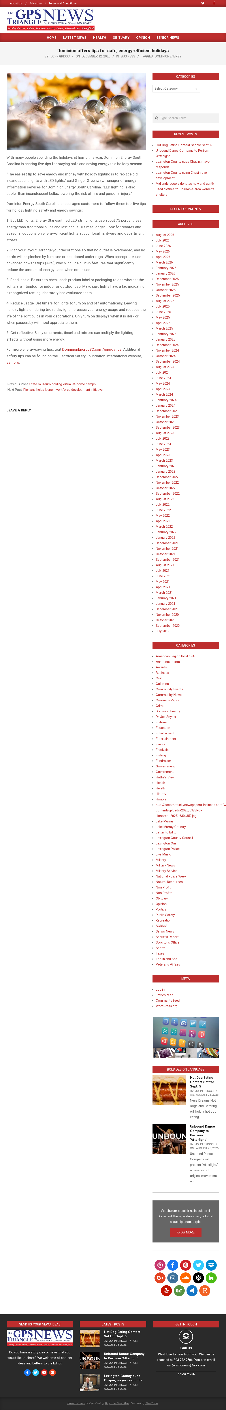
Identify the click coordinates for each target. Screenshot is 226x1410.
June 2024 (163, 378)
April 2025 (163, 323)
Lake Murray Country (171, 827)
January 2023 (165, 472)
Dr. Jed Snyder (166, 717)
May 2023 (163, 450)
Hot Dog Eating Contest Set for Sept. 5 (184, 145)
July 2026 (163, 240)
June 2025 (163, 312)
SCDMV (161, 926)
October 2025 (165, 290)
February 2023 (166, 466)
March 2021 (164, 593)
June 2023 (163, 444)
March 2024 (164, 394)
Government (165, 772)
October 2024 (165, 356)
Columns (162, 684)
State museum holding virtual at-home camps (62, 384)
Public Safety (165, 915)
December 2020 (167, 609)
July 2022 (163, 505)
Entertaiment (165, 733)
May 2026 (163, 251)
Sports (161, 948)
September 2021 (168, 560)
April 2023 (163, 455)
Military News (165, 865)
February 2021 (166, 598)
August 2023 (165, 433)
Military (161, 860)
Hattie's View (165, 777)
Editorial (161, 722)
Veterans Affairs (168, 964)
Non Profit (163, 887)
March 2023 (164, 461)
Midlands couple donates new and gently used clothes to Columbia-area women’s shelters (185, 189)
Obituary (162, 898)
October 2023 (165, 422)
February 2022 (166, 532)
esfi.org (12, 362)
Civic (159, 678)
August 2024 (165, 367)
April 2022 (163, 521)
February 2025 (166, 334)
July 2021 (163, 571)
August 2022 (165, 499)
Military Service (166, 871)
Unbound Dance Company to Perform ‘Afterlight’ (124, 1356)
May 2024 (163, 383)
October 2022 (165, 488)
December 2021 (167, 543)
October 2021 (165, 554)
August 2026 (165, 235)
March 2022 (164, 527)
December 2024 (167, 345)
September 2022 (168, 494)
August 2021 (165, 565)
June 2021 (163, 576)
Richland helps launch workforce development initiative (63, 390)
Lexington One (166, 843)
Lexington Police (168, 849)
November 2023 (167, 416)
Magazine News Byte (117, 1403)
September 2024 (168, 361)
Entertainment (166, 739)
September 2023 (168, 427)
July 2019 (163, 631)
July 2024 (163, 372)
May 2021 (163, 582)
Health (160, 783)
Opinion (161, 904)
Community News (169, 695)
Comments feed (168, 1001)
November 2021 (167, 549)
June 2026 (163, 246)
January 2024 (165, 405)
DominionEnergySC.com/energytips (91, 349)
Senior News (165, 931)
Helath (160, 788)
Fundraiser (163, 761)
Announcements (168, 662)
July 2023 (163, 439)
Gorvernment (165, 766)
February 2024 (166, 400)
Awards (161, 667)
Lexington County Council (174, 838)
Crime (160, 706)
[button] (186, 1032)
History (161, 794)
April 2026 (163, 257)
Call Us (186, 1348)
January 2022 (165, 538)
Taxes (160, 953)
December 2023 (167, 411)
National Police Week (171, 876)
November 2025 (167, 284)
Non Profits (164, 893)
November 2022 (167, 483)
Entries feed (164, 995)
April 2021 (163, 587)
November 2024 (167, 350)
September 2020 (168, 626)
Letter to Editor (167, 832)
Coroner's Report (168, 700)
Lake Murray (164, 821)
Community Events (169, 689)
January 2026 (165, 273)
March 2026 (164, 262)
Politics (161, 909)
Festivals (162, 750)
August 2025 (165, 301)
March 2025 (164, 328)
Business (128, 56)
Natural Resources (169, 882)
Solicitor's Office (167, 942)
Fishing (161, 755)
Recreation (163, 920)
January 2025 (165, 339)
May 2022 (163, 516)
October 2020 (165, 620)
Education (163, 728)
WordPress (151, 1403)
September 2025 (168, 295)
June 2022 (163, 510)
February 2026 (166, 268)
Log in (160, 990)
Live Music (163, 854)
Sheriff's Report (167, 937)
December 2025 (167, 279)
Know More (186, 1373)
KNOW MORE (186, 1232)
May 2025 (163, 317)
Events (161, 744)
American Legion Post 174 (175, 656)
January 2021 (165, 604)
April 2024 (163, 389)
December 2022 (167, 477)
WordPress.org (166, 1006)
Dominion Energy (168, 56)
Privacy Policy (76, 1403)
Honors (161, 799)
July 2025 (163, 306)
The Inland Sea (166, 959)
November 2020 (167, 615)
